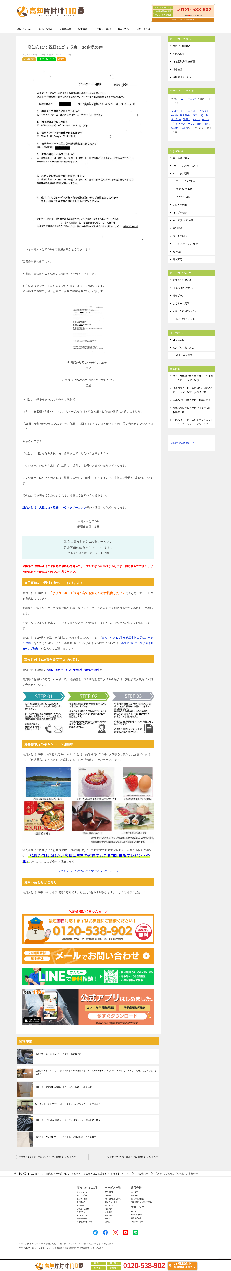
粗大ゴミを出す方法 (183, 347)
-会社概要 (134, 1192)
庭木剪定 (177, 259)
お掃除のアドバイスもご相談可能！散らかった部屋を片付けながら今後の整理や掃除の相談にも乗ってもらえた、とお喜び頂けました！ (96, 1072)
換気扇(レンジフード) (191, 115)
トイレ (196, 119)
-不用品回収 (109, 1192)
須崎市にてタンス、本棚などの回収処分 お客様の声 (132, 1157)
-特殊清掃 (108, 1209)
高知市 (61, 59)
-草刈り (107, 1222)
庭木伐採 (177, 251)
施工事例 (82, 29)
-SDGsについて (137, 1215)
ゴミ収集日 (178, 339)
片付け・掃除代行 (182, 46)
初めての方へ (24, 29)
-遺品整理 (108, 1195)
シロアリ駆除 (180, 204)
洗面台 (186, 119)
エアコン (192, 110)
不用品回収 (178, 53)
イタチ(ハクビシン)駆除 (185, 243)
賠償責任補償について (85, 1218)
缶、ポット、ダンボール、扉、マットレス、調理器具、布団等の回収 (67, 1104)
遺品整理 (177, 69)
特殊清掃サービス (182, 77)
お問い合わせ (143, 29)
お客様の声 (65, 29)
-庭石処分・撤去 (111, 1202)
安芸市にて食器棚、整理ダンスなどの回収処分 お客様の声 (47, 1157)
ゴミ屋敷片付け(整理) (184, 61)
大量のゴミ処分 (49, 507)
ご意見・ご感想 (102, 29)
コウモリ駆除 (180, 236)
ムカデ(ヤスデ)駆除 (183, 220)
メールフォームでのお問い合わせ (184, 19)
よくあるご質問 (181, 303)
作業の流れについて (183, 288)
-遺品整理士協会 (137, 1222)
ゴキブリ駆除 (180, 212)
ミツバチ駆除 (183, 197)
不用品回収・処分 (46, 59)
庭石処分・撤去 (181, 158)
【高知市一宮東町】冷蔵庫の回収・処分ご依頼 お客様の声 (63, 1087)
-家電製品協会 (136, 1218)
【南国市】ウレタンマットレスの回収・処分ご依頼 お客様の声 (65, 1137)
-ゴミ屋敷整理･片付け (113, 1199)
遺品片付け (29, 507)
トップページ (82, 1192)
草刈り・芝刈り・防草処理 (187, 165)
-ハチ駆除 (108, 1212)
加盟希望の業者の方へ (183, 442)
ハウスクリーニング (73, 507)
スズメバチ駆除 (184, 189)
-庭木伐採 (108, 1215)
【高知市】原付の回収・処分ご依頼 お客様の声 (58, 1054)
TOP (73, 1173)
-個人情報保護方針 (138, 1199)
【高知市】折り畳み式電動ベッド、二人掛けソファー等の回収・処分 (67, 1120)
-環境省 (133, 1212)
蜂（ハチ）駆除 (181, 173)
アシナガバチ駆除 (185, 181)
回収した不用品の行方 (184, 311)
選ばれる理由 (45, 29)
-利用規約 (134, 1195)
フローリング (178, 110)
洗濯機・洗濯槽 (179, 128)
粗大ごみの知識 (184, 355)
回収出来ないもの (185, 319)
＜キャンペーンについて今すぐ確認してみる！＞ (88, 871)
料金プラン (123, 29)
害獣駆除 (177, 228)
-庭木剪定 (108, 1218)
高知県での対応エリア (184, 280)
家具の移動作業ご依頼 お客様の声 (192, 400)
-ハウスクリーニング (112, 1205)
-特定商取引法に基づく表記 (141, 1202)
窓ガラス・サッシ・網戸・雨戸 (192, 123)
